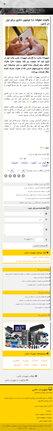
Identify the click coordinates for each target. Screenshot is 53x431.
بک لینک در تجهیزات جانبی (43, 414)
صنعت (35, 364)
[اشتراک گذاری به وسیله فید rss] (6, 176)
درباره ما (48, 410)
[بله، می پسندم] (23, 171)
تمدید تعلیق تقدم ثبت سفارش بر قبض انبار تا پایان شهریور (32, 304)
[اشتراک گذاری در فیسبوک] (19, 176)
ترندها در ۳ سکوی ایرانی (42, 307)
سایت (26, 364)
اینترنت (25, 360)
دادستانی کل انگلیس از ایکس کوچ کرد (38, 284)
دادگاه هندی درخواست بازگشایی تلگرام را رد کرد (35, 281)
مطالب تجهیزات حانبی (26, 376)
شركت (24, 163)
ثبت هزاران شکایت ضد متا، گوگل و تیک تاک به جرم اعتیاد (32, 195)
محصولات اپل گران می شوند (41, 277)
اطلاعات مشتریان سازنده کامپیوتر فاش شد (36, 198)
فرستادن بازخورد (40, 245)
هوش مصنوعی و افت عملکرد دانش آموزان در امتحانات (34, 300)
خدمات (35, 360)
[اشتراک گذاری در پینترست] (10, 176)
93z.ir (42, 148)
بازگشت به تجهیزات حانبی (15, 380)
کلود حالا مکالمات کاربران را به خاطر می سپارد (36, 187)
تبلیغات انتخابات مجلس (40, 257)
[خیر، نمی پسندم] (12, 171)
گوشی (45, 165)
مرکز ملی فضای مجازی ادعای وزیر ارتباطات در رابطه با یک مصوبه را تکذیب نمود (27, 274)
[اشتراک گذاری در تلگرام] (23, 176)
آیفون (34, 163)
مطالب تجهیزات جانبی (45, 420)
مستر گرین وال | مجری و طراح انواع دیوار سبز (32, 261)
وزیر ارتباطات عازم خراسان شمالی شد (37, 191)
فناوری (16, 360)
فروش (29, 101)
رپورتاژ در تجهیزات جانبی (43, 417)
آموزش (17, 364)
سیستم (44, 364)
